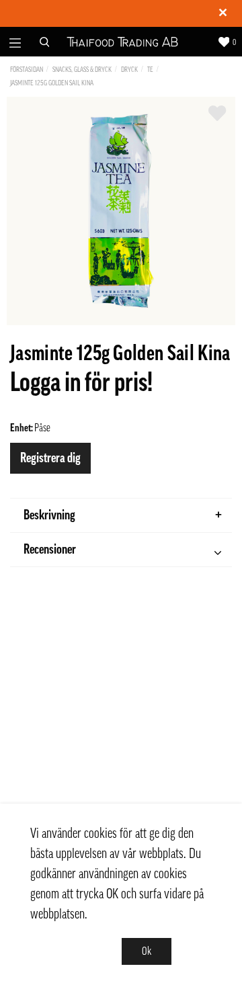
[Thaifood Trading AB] (122, 42)
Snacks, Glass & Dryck (82, 69)
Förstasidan (26, 69)
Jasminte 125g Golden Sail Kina (51, 83)
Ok (146, 951)
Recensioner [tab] (50, 549)
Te (150, 69)
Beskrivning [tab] (49, 515)
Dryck (129, 69)
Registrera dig (50, 458)
